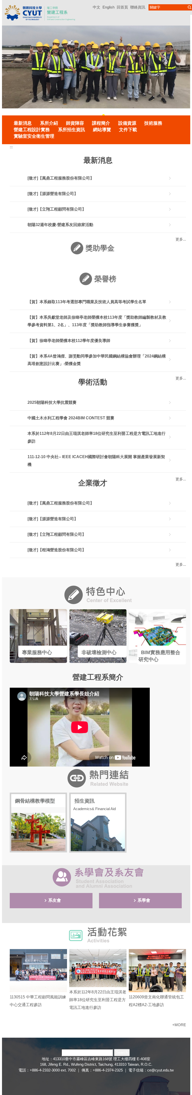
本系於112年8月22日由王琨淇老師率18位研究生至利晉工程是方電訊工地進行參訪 (97, 999)
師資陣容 (75, 123)
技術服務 (153, 123)
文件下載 (128, 129)
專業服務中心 (37, 652)
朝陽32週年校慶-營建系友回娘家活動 (60, 225)
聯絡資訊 (137, 7)
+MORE (179, 1025)
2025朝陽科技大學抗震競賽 (52, 402)
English (108, 7)
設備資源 (127, 123)
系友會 (54, 900)
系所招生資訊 (71, 129)
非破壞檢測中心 (99, 652)
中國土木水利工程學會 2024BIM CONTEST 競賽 (71, 418)
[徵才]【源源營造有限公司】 (53, 194)
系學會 (144, 900)
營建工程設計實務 (32, 129)
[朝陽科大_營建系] (39, 12)
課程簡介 (101, 123)
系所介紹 (49, 123)
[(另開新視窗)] (38, 636)
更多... (181, 564)
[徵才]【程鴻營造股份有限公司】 (57, 550)
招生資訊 (84, 801)
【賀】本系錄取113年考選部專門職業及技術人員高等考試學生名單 (87, 302)
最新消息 (23, 123)
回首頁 (122, 7)
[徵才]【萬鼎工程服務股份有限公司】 (61, 178)
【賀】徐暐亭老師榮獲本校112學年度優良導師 (69, 340)
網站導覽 (102, 129)
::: (11, 147)
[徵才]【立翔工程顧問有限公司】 (57, 209)
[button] (8, 71)
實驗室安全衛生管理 (34, 136)
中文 (96, 7)
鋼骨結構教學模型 (35, 801)
